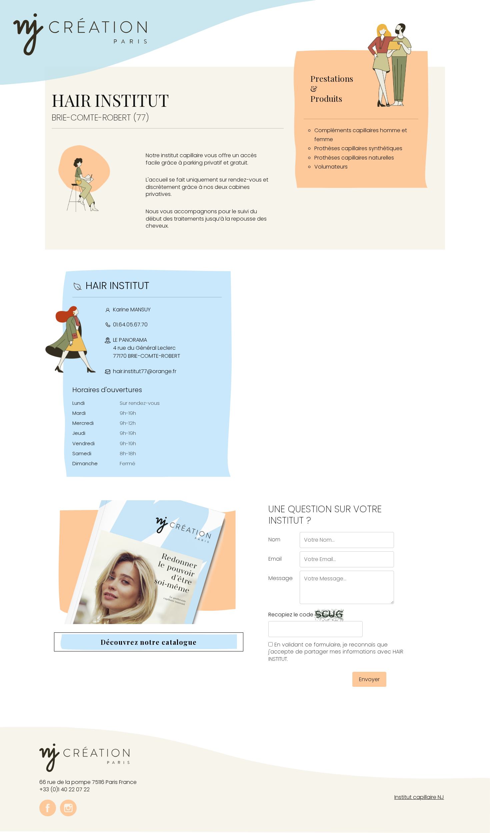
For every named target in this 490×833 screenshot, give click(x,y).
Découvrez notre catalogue (149, 641)
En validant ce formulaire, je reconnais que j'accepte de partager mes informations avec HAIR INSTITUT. (335, 652)
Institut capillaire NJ (419, 797)
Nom (274, 539)
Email (275, 559)
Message (280, 578)
